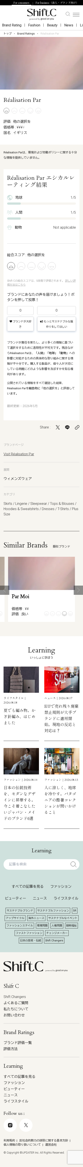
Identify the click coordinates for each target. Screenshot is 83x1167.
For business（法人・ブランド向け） (57, 3)
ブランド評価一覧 (18, 1043)
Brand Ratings (26, 33)
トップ (8, 33)
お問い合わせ (14, 1015)
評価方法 (11, 1049)
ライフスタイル (66, 898)
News (68, 25)
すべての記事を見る (28, 886)
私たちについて (16, 1009)
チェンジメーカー (57, 933)
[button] (4, 590)
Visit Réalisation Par (19, 454)
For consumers (21, 3)
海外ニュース (36, 918)
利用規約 (9, 1140)
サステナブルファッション (53, 910)
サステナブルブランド (20, 910)
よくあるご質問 (16, 1003)
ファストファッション (29, 933)
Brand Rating (11, 25)
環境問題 (42, 925)
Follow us (38, 1144)
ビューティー (15, 898)
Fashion (34, 25)
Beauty (52, 25)
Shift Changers (54, 940)
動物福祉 (71, 925)
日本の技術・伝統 (30, 940)
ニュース (40, 898)
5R (74, 910)
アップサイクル (15, 918)
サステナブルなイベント (62, 918)
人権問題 (57, 925)
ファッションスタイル (19, 925)
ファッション (60, 886)
